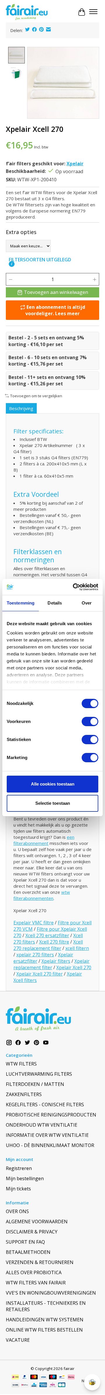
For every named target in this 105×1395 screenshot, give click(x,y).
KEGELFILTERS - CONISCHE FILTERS (45, 1104)
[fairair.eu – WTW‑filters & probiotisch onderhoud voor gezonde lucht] (27, 12)
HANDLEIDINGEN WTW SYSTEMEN (44, 1319)
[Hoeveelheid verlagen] (10, 279)
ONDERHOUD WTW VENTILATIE (41, 1125)
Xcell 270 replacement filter (48, 945)
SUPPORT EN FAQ (25, 1242)
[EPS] (52, 1385)
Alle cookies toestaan (52, 783)
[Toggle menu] (93, 12)
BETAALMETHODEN (28, 1252)
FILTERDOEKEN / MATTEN (35, 1084)
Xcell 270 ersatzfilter (47, 935)
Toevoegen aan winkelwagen (56, 292)
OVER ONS (17, 1211)
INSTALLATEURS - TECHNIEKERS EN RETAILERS (46, 1306)
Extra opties (21, 231)
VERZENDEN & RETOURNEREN (40, 1262)
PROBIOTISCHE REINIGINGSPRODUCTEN (51, 1115)
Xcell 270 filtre (54, 942)
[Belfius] (24, 1385)
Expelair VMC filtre (33, 922)
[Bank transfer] (15, 1385)
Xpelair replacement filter (51, 964)
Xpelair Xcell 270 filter (39, 974)
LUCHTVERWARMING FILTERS (39, 1074)
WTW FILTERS (21, 1064)
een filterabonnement (43, 840)
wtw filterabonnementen (41, 895)
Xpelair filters (55, 961)
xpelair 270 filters (35, 954)
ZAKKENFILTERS (24, 1094)
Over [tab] (87, 602)
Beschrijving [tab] (21, 408)
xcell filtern (77, 948)
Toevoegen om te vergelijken (36, 395)
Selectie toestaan (52, 803)
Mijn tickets (18, 1188)
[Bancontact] (62, 1377)
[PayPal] (25, 1377)
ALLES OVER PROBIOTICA (34, 1272)
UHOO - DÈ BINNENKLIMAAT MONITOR (50, 1145)
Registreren (19, 1168)
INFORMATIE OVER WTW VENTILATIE (47, 1135)
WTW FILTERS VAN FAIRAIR (36, 1282)
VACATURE (18, 1340)
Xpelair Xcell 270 (73, 967)
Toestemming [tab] (20, 602)
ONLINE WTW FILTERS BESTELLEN (44, 1330)
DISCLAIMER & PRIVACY (31, 1232)
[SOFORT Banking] (71, 1377)
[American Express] (43, 1385)
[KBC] (34, 1385)
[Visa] (43, 1377)
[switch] (90, 721)
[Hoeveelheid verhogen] (94, 279)
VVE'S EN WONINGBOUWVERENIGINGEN (51, 1293)
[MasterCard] (34, 1377)
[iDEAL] (15, 1377)
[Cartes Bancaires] (61, 1385)
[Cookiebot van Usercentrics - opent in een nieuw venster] (74, 587)
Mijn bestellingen (25, 1178)
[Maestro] (53, 1377)
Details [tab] (55, 602)
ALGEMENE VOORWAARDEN (37, 1221)
